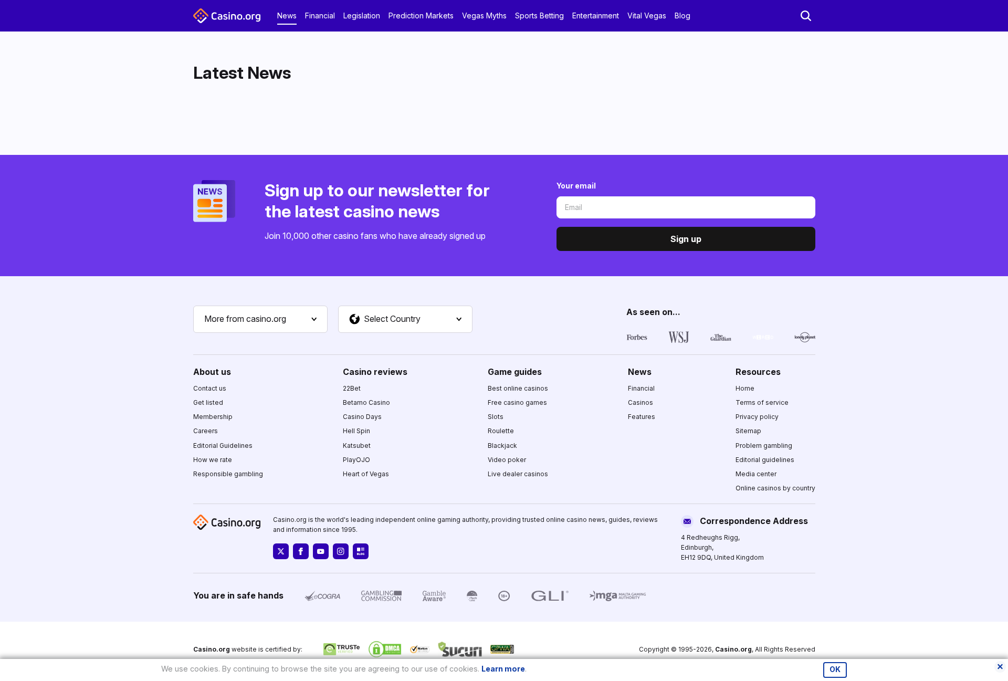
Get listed (208, 402)
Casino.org (733, 649)
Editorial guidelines (765, 460)
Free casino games (517, 402)
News (287, 15)
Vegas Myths (484, 15)
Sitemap (748, 431)
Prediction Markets (421, 15)
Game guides (515, 371)
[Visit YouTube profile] (321, 551)
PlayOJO (356, 460)
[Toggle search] (805, 15)
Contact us (209, 388)
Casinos (640, 402)
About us (212, 371)
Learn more (503, 668)
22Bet (352, 388)
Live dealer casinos (518, 474)
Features (641, 417)
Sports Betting (539, 15)
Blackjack (502, 445)
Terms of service (762, 402)
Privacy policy (757, 417)
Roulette (501, 431)
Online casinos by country (775, 488)
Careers (205, 431)
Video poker (507, 460)
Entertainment (595, 15)
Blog (682, 15)
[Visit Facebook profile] (301, 551)
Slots (495, 417)
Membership (213, 417)
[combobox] (260, 319)
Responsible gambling (228, 474)
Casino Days (362, 417)
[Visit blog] (361, 551)
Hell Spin (356, 431)
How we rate (212, 460)
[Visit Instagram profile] (341, 551)
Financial (320, 15)
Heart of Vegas (366, 474)
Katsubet (357, 445)
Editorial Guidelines (223, 445)
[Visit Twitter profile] (281, 551)
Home (745, 388)
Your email (576, 185)
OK (835, 669)
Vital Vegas (646, 15)
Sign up (685, 239)
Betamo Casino (366, 402)
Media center (756, 474)
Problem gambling (764, 445)
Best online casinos (518, 388)
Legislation (361, 15)
